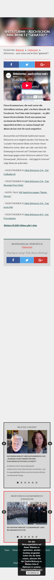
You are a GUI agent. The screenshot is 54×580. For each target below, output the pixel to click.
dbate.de (20, 50)
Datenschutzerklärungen (31, 569)
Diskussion (33, 50)
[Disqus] (27, 306)
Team (6, 550)
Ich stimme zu (33, 572)
